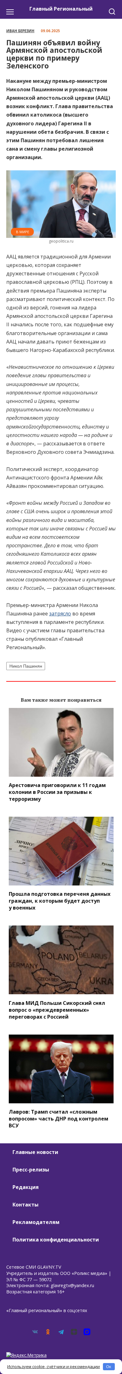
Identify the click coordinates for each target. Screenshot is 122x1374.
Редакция (26, 1187)
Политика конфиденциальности (56, 1239)
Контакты (25, 1204)
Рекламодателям (36, 1222)
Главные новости (35, 1152)
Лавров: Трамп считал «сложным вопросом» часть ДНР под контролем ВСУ (58, 1118)
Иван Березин (20, 30)
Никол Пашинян (25, 666)
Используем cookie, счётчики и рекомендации (53, 1366)
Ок (108, 1366)
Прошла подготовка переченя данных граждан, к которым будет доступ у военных (59, 900)
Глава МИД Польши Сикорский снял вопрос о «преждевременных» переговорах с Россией (57, 1009)
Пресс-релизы (31, 1169)
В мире (22, 231)
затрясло (60, 613)
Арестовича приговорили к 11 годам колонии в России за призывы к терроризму (57, 792)
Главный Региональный (61, 8)
